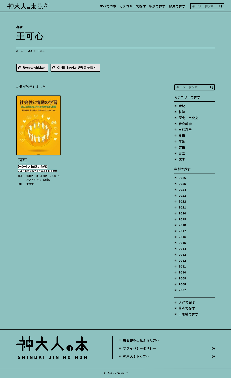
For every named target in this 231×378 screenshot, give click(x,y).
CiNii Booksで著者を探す (77, 67)
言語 (182, 153)
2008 (182, 284)
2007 (182, 290)
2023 (182, 195)
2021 (182, 207)
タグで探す (187, 302)
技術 (182, 135)
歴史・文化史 (189, 118)
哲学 (182, 112)
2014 (182, 249)
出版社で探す (189, 314)
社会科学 (185, 123)
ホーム (19, 51)
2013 (182, 254)
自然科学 (185, 129)
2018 (182, 225)
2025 (182, 184)
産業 (182, 141)
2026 (182, 178)
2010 (182, 272)
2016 (182, 237)
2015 (182, 243)
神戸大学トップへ (136, 356)
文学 (182, 159)
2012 (182, 260)
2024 (182, 189)
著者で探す (187, 308)
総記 (182, 106)
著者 (30, 51)
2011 (182, 266)
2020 (182, 213)
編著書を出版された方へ (141, 340)
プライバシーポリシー (139, 348)
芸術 (182, 147)
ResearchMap (34, 67)
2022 (182, 201)
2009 (182, 278)
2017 (182, 231)
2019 (182, 219)
